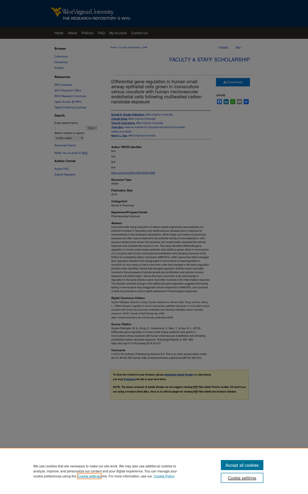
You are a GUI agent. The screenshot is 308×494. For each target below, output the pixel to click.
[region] (154, 471)
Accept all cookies (242, 465)
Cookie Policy (164, 476)
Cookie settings (89, 476)
